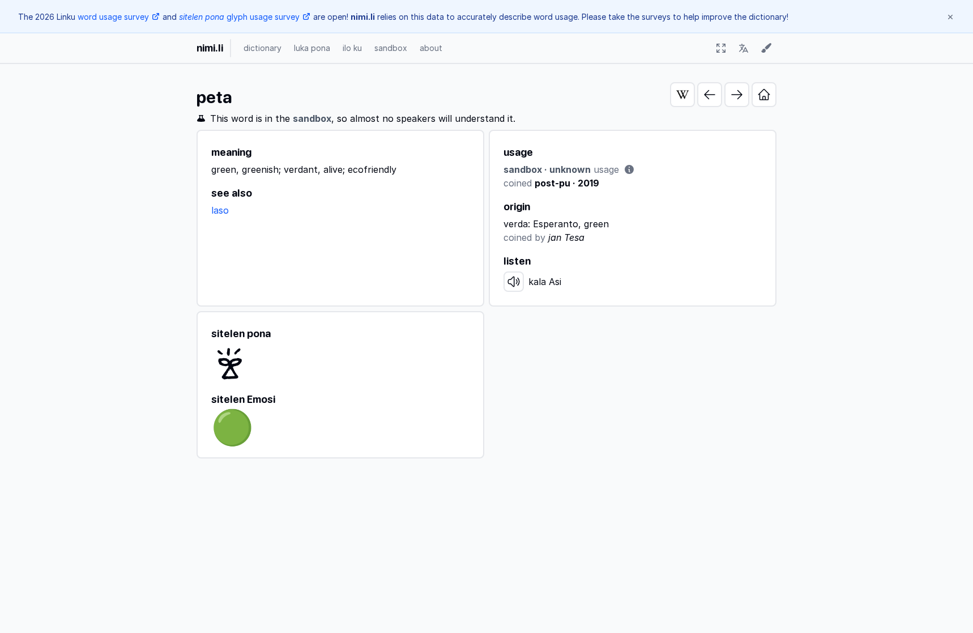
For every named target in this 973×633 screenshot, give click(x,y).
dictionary (262, 48)
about (431, 48)
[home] (764, 94)
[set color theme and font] (766, 48)
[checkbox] (721, 48)
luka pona (312, 48)
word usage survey (113, 17)
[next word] (736, 94)
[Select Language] (743, 48)
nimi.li (210, 48)
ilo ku (352, 48)
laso (220, 210)
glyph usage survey (239, 17)
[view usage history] (629, 169)
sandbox (390, 48)
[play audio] (513, 281)
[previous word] (709, 94)
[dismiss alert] (950, 17)
